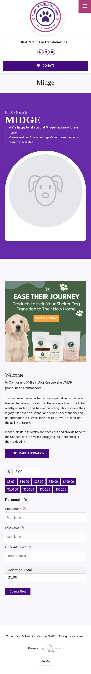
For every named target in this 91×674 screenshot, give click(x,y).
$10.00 (24, 481)
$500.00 (60, 489)
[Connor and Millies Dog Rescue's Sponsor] (45, 321)
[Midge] (45, 191)
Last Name (12, 528)
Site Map (45, 661)
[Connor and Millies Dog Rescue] (45, 16)
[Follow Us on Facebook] (40, 52)
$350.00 (44, 489)
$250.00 (12, 489)
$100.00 (68, 481)
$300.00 (28, 489)
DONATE (48, 66)
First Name (13, 509)
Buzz (58, 648)
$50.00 (53, 481)
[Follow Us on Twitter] (46, 52)
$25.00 (38, 481)
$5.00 (11, 481)
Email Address (15, 547)
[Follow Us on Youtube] (52, 52)
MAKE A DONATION (31, 453)
